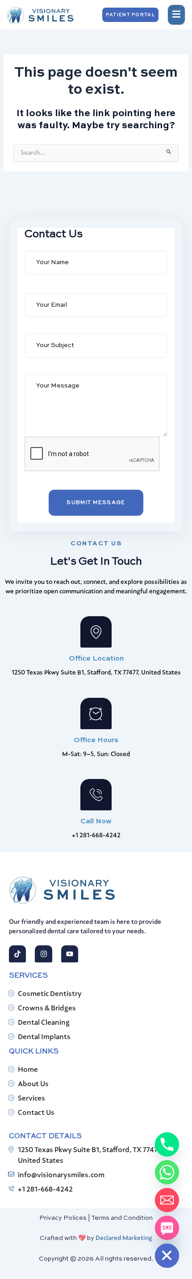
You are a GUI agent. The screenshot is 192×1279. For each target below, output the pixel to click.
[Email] (167, 1200)
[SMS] (167, 1228)
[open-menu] (176, 14)
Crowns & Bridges (47, 1008)
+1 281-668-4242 (45, 1189)
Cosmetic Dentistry (50, 994)
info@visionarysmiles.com (61, 1175)
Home (28, 1070)
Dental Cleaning (44, 1023)
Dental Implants (44, 1037)
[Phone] (167, 1144)
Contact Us (36, 1113)
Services (31, 1098)
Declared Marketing (124, 1238)
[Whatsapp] (167, 1172)
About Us (33, 1084)
